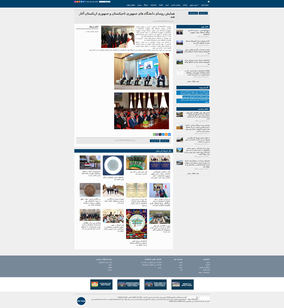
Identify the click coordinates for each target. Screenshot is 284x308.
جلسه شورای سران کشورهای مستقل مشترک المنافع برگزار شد (197, 42)
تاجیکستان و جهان (204, 272)
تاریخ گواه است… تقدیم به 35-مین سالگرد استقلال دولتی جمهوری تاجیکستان (199, 32)
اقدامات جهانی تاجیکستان (153, 259)
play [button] (102, 2)
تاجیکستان (206, 259)
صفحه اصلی (204, 5)
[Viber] (157, 134)
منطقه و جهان (131, 5)
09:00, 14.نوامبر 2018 (202, 133)
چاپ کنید (203, 13)
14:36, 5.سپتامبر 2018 (201, 156)
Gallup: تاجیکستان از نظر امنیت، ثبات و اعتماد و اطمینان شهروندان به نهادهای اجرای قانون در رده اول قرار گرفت (197, 73)
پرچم (180, 265)
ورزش (139, 5)
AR (94, 1)
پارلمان (185, 5)
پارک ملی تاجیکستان (105, 262)
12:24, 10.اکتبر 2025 (202, 45)
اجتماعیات (153, 5)
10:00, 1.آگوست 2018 (202, 169)
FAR (97, 1)
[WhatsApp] (154, 134)
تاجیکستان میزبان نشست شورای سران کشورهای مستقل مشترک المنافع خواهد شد (197, 62)
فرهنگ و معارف (204, 267)
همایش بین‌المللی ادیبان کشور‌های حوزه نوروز (195, 97)
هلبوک (110, 267)
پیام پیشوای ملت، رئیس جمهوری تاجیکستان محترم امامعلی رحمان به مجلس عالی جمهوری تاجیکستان (194, 92)
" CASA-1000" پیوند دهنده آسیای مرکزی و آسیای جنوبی (194, 101)
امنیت (167, 5)
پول (181, 270)
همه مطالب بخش (193, 81)
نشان (180, 262)
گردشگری (206, 270)
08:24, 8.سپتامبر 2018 (201, 144)
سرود (180, 267)
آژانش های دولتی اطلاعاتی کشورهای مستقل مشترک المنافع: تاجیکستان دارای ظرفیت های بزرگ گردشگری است (198, 116)
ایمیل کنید (193, 13)
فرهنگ (146, 5)
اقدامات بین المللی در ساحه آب (151, 262)
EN (91, 1)
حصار (110, 265)
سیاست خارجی (175, 5)
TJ (85, 1)
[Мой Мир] (163, 134)
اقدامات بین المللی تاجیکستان (151, 265)
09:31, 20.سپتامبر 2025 (201, 77)
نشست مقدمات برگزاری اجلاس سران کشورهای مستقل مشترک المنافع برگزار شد (197, 51)
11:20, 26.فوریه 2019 (202, 121)
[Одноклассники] (166, 134)
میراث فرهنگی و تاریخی (104, 259)
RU (88, 1)
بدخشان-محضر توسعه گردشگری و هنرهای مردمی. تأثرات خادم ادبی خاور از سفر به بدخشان (197, 140)
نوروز (159, 267)
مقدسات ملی (178, 259)
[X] (160, 134)
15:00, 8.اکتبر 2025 (202, 56)
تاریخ (208, 262)
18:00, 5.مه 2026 (203, 36)
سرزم (110, 270)
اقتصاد (161, 5)
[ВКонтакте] (169, 134)
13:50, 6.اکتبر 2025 (202, 66)
